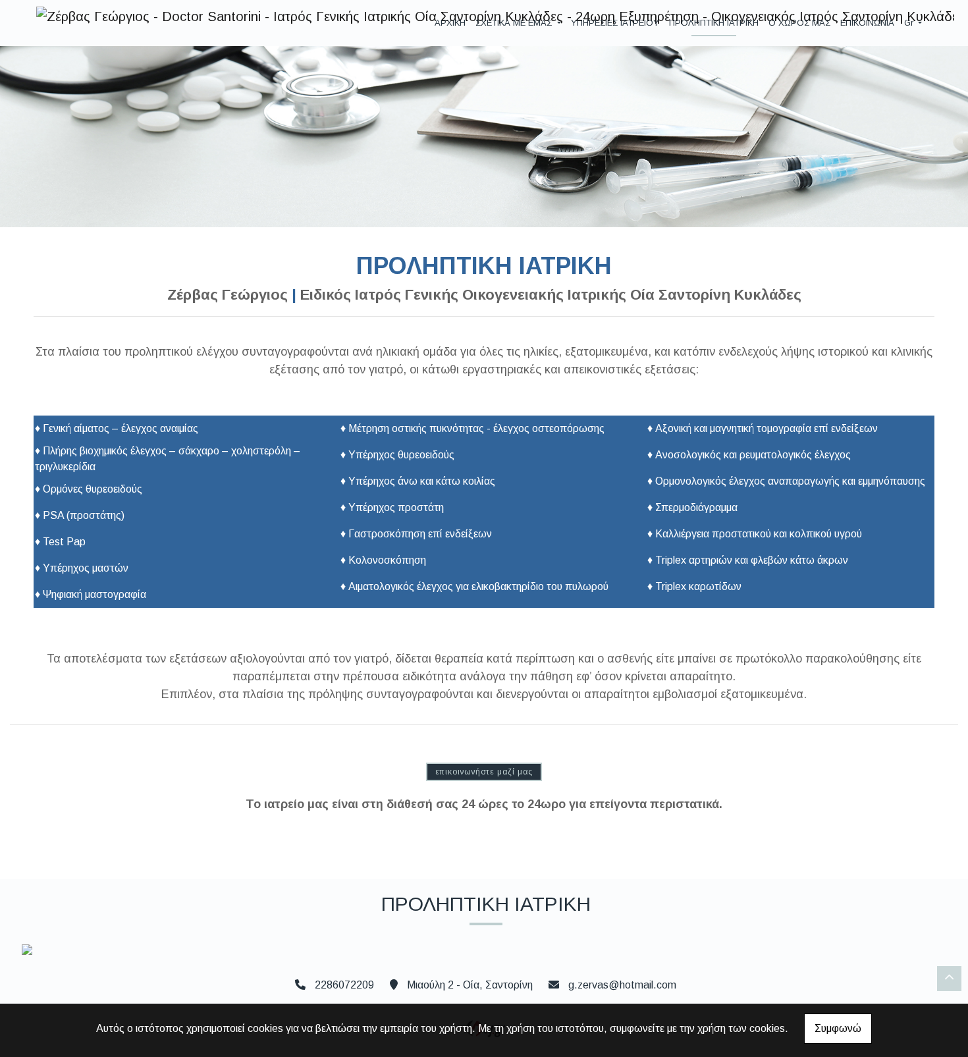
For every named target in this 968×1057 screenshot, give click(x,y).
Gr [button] (910, 23)
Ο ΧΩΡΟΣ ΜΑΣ (799, 23)
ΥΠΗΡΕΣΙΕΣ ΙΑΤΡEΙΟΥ (615, 23)
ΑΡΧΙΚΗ (450, 23)
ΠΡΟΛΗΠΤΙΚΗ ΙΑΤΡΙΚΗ (714, 23)
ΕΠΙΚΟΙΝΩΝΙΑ (867, 23)
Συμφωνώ (838, 1028)
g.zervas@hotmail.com (622, 984)
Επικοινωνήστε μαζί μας (484, 771)
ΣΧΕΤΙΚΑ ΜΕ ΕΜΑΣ (514, 23)
